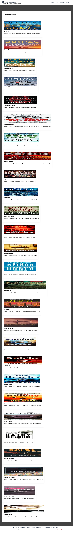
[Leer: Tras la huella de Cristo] (18, 438)
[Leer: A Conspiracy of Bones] (20, 103)
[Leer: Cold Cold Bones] (20, 85)
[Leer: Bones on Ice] (21, 141)
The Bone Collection (9, 124)
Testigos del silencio (9, 477)
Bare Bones (7, 347)
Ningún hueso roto (8, 328)
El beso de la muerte (9, 496)
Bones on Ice (7, 143)
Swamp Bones (7, 179)
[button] (36, 3)
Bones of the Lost (8, 235)
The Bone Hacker (8, 68)
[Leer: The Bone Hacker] (19, 66)
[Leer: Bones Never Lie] (21, 196)
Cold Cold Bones (8, 87)
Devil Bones (7, 365)
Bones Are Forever (8, 253)
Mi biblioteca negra (9, 2)
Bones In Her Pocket (9, 216)
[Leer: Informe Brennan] (24, 513)
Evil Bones (6, 31)
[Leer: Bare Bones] (20, 345)
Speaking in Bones (8, 161)
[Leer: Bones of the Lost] (19, 233)
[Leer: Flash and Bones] (20, 270)
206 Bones (6, 403)
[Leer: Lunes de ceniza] (23, 419)
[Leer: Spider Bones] (25, 289)
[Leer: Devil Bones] (23, 364)
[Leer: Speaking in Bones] (27, 160)
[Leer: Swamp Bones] (20, 177)
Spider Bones (7, 290)
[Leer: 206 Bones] (23, 401)
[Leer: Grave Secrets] (22, 307)
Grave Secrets (7, 309)
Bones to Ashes (8, 384)
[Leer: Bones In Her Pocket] (21, 214)
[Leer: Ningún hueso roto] (21, 326)
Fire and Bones (7, 50)
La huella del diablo (9, 458)
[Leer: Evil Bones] (22, 29)
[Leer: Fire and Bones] (22, 48)
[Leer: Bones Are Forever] (20, 251)
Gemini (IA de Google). (58, 529)
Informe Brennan (8, 514)
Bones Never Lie (8, 197)
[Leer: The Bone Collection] (27, 122)
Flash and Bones (8, 272)
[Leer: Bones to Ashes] (22, 382)
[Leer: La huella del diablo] (22, 457)
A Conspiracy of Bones (10, 105)
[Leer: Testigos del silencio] (23, 475)
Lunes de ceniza (8, 421)
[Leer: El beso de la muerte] (19, 494)
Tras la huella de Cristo (10, 440)
